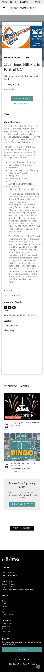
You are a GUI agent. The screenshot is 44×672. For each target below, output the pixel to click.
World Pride (15, 425)
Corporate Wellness (8, 587)
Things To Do (7, 2)
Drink (4, 601)
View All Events (22, 528)
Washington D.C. (7, 623)
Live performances (12, 295)
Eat (3, 598)
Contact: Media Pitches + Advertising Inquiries (17, 590)
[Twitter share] (5, 307)
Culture (4, 606)
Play (3, 612)
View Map (9, 330)
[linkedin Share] (14, 307)
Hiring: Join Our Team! (9, 575)
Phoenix (4, 629)
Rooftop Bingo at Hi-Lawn (20, 468)
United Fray (6, 632)
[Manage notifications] (38, 667)
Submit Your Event (22, 504)
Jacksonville (6, 626)
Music (4, 604)
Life (3, 609)
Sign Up (22, 649)
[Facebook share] (9, 307)
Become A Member (8, 584)
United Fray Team (8, 573)
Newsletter (23, 2)
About (4, 570)
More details (9, 89)
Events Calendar (7, 615)
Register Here (22, 98)
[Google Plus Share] (20, 659)
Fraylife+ (38, 2)
